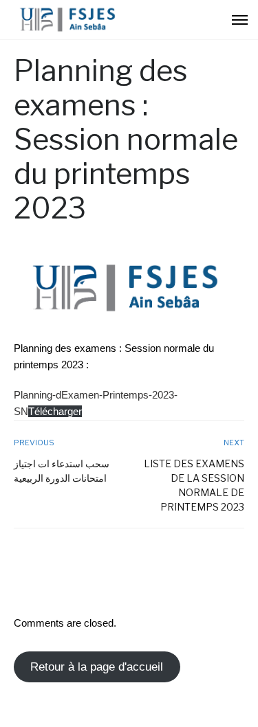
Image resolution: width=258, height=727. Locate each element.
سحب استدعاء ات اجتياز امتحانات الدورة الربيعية (61, 471)
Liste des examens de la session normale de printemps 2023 (194, 485)
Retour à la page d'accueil (96, 666)
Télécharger (55, 411)
